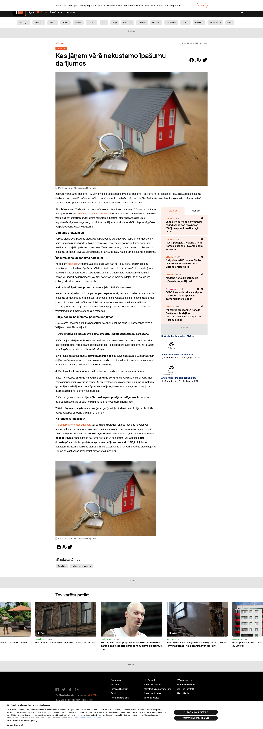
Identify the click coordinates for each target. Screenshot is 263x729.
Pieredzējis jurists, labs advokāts (73, 424)
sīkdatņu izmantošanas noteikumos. (87, 718)
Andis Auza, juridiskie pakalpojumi (178, 377)
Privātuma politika (120, 697)
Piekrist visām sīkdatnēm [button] (196, 712)
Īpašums (61, 48)
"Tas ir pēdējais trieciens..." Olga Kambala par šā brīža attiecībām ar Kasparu (184, 246)
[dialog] (131, 715)
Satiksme (71, 12)
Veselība (91, 22)
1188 (61, 681)
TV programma (184, 680)
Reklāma (115, 684)
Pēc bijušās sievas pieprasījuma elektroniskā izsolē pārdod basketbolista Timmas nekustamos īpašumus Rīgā (65, 646)
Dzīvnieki (156, 22)
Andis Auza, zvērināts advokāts (177, 354)
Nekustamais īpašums (81, 566)
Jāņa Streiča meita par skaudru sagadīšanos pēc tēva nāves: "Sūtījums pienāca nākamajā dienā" (184, 226)
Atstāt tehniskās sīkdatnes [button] (196, 718)
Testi (104, 22)
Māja (114, 22)
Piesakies (39, 22)
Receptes (127, 22)
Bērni (229, 22)
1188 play (42, 12)
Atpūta (65, 22)
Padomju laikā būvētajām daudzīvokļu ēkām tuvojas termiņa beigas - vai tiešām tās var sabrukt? (130, 644)
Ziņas (31, 12)
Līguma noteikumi (186, 684)
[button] (87, 720)
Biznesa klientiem (119, 689)
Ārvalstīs (142, 22)
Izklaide (52, 22)
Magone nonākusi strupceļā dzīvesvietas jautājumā (182, 279)
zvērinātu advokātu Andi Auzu (94, 213)
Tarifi (113, 693)
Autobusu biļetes (152, 693)
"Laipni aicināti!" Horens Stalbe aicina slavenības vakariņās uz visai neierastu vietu (183, 264)
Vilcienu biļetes (151, 697)
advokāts (73, 264)
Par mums (116, 680)
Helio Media (183, 693)
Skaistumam (215, 22)
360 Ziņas (23, 22)
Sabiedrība (171, 22)
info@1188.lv (93, 695)
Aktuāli (185, 22)
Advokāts (62, 566)
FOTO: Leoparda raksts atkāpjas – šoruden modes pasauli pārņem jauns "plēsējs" (184, 296)
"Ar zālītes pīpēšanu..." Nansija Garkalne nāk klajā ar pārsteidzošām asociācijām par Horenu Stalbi (184, 314)
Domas (78, 22)
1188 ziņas (59, 43)
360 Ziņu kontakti (186, 689)
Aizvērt (201, 5)
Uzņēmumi (56, 12)
